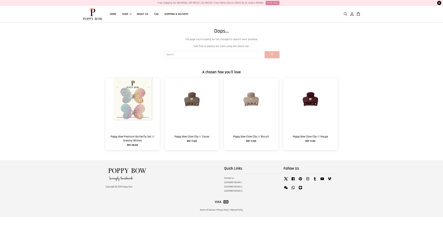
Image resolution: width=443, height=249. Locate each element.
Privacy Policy (223, 210)
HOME (113, 14)
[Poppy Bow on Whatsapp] (293, 189)
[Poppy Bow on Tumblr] (315, 180)
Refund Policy (236, 210)
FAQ (156, 14)
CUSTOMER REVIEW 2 (233, 186)
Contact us (229, 178)
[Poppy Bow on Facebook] (293, 180)
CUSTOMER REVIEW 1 (233, 182)
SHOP (125, 14)
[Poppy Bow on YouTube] (322, 180)
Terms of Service (207, 210)
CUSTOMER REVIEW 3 (233, 191)
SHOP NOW (272, 2)
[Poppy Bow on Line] (300, 189)
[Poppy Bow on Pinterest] (300, 180)
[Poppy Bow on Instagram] (307, 180)
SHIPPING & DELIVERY (176, 14)
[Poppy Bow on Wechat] (285, 189)
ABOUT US (142, 14)
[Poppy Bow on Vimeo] (329, 180)
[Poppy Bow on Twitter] (285, 180)
